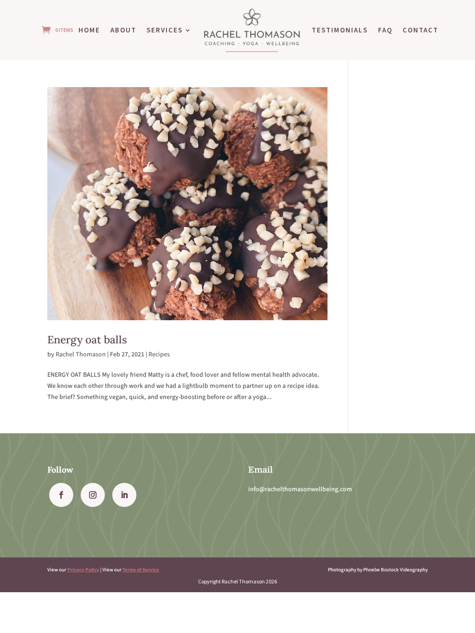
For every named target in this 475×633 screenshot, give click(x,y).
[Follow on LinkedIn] (124, 495)
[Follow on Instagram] (93, 495)
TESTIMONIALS (340, 29)
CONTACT (420, 29)
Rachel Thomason (81, 354)
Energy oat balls (87, 339)
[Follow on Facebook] (61, 495)
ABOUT (123, 29)
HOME (89, 29)
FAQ (385, 29)
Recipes (159, 354)
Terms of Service (140, 569)
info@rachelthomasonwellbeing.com (300, 489)
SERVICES (165, 29)
